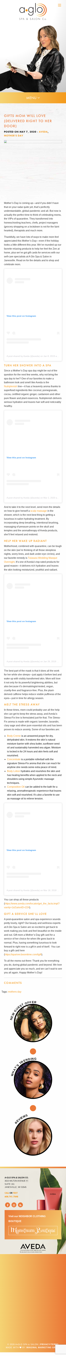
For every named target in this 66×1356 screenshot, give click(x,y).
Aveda (43, 131)
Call (7, 1193)
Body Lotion (13, 771)
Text (15, 1193)
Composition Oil (16, 786)
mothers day (14, 991)
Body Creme (14, 736)
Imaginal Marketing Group (43, 1347)
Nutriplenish (10, 386)
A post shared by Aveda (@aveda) (23, 356)
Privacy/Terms (49, 1344)
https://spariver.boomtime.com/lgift (23, 954)
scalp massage (38, 511)
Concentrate (13, 759)
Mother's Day (13, 135)
